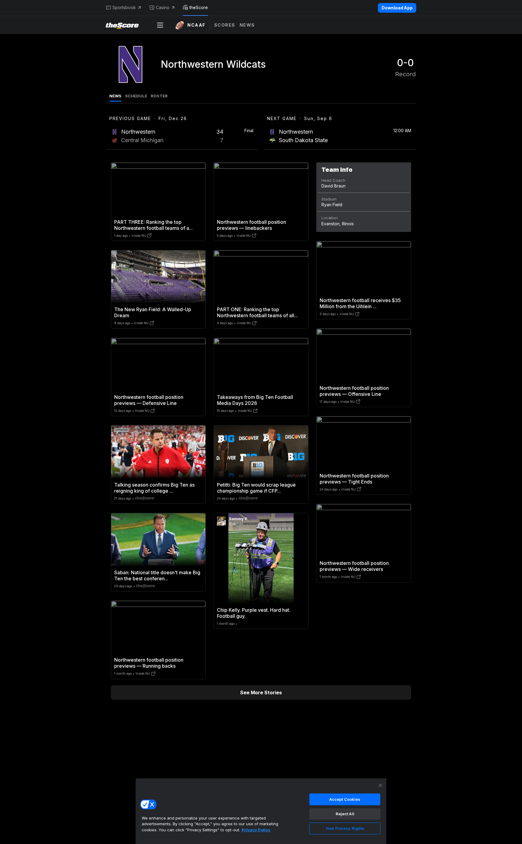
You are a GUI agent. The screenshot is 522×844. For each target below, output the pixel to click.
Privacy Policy (256, 829)
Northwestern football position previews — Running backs (148, 663)
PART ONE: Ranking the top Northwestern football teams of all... (257, 312)
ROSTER (159, 95)
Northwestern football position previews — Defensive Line (148, 400)
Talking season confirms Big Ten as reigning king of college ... (154, 488)
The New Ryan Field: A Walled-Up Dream (152, 312)
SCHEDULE (136, 95)
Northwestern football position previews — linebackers (251, 225)
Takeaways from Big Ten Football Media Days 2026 (255, 400)
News (247, 25)
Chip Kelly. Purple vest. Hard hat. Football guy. (253, 613)
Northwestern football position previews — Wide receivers (354, 566)
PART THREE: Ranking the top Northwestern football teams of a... (153, 225)
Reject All (345, 813)
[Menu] (160, 25)
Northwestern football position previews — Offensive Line (354, 391)
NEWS (115, 95)
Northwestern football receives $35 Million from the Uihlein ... (360, 303)
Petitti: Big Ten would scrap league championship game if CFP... (256, 488)
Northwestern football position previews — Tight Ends (354, 479)
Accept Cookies (345, 799)
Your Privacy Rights (344, 828)
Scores (224, 25)
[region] (261, 811)
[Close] (380, 785)
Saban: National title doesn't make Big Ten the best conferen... (157, 575)
